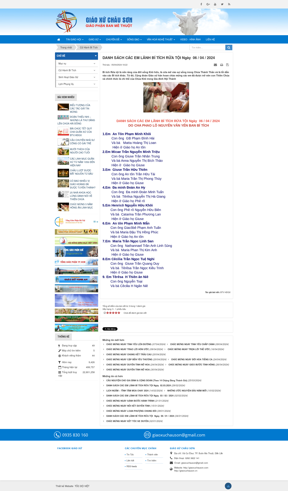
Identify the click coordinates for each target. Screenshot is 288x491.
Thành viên (152, 454)
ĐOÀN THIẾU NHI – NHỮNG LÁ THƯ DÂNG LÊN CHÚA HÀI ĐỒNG (76, 120)
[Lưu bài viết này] (228, 64)
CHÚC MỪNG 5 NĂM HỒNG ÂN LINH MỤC (81, 205)
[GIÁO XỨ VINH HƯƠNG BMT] (76, 270)
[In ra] (222, 64)
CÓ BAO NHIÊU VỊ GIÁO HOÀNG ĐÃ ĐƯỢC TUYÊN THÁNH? (83, 184)
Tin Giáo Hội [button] (74, 39)
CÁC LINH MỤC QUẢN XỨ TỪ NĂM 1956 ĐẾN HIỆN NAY (82, 162)
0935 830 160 (75, 435)
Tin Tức (130, 454)
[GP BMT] (76, 318)
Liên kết (130, 460)
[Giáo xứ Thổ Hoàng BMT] (76, 288)
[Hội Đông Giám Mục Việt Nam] (76, 240)
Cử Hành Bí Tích (67, 70)
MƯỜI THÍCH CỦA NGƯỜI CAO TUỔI (80, 150)
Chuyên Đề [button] (113, 39)
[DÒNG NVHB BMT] (76, 327)
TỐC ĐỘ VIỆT (82, 486)
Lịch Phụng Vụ (66, 84)
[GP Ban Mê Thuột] (76, 231)
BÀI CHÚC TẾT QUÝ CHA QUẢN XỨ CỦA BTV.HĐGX (81, 132)
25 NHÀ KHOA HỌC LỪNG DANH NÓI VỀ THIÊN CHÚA (81, 196)
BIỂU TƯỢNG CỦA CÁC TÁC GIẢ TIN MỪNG (80, 108)
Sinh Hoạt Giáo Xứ (68, 77)
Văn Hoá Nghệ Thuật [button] (160, 39)
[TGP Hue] (76, 251)
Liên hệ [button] (210, 39)
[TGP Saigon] (76, 261)
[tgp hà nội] (76, 221)
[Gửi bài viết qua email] (216, 64)
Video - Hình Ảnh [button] (190, 39)
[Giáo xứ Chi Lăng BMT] (76, 311)
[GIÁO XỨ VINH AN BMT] (76, 279)
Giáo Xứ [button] (94, 39)
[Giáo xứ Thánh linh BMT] (76, 300)
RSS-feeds (131, 466)
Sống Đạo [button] (133, 39)
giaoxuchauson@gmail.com (178, 435)
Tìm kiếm (151, 460)
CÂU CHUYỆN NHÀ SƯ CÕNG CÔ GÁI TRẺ (82, 141)
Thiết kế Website (64, 486)
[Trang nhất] (59, 39)
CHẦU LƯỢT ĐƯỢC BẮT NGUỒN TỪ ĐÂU (81, 172)
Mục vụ (62, 63)
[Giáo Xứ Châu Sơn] (69, 22)
